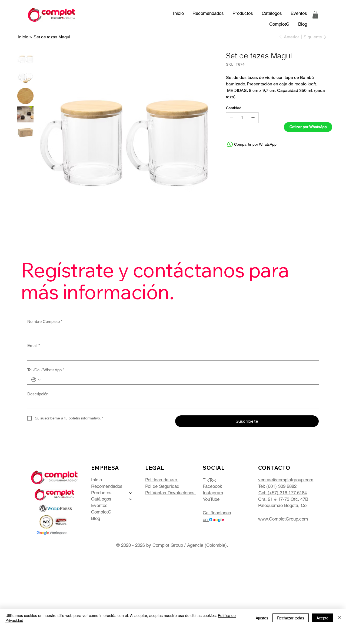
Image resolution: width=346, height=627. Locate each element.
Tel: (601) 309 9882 (277, 486)
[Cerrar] (339, 618)
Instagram (213, 492)
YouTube (211, 499)
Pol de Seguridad (162, 486)
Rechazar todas (290, 618)
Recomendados (106, 486)
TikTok (209, 480)
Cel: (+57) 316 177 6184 (282, 492)
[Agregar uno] (253, 117)
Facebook (212, 486)
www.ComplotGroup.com (283, 519)
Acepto (322, 618)
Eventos (99, 505)
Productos (101, 492)
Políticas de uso (161, 479)
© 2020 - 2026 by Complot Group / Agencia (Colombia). (172, 545)
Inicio (96, 479)
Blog (95, 518)
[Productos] (131, 493)
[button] (272, 13)
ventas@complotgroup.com (285, 479)
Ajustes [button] (262, 618)
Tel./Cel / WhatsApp (45, 370)
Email (33, 345)
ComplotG (101, 512)
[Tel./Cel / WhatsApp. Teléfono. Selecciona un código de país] (36, 379)
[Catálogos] (131, 499)
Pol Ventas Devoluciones (170, 492)
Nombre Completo (44, 321)
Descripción (37, 394)
